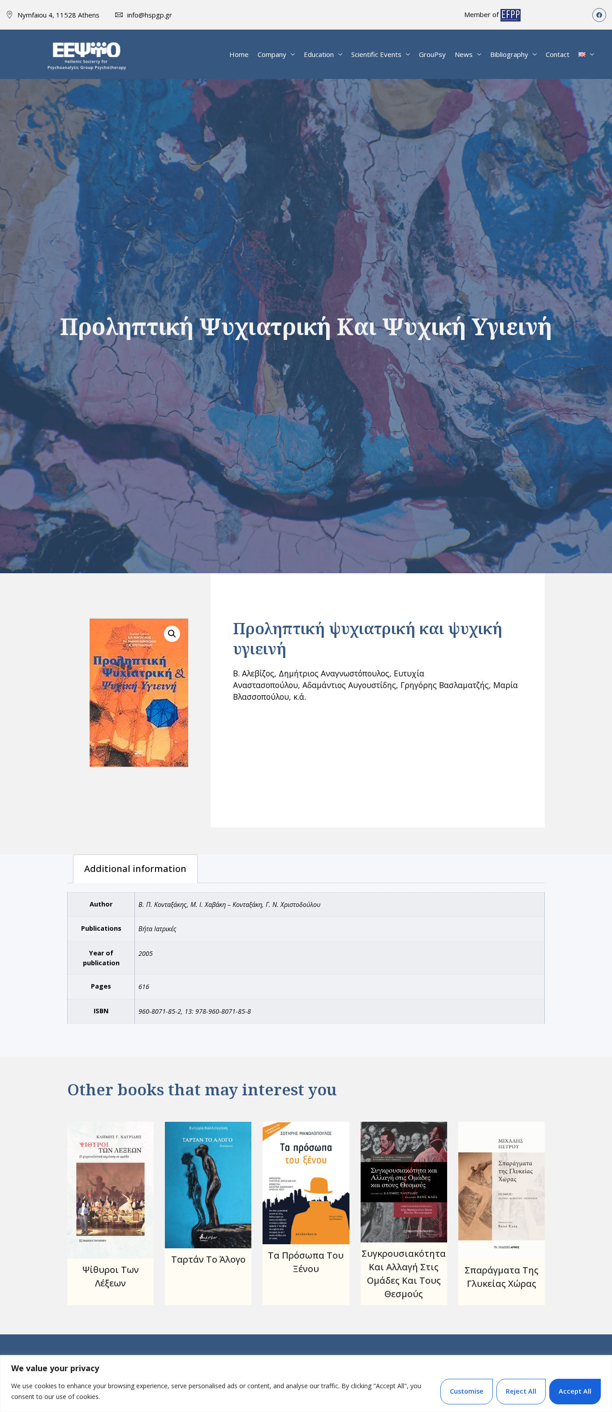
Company (272, 54)
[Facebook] (599, 15)
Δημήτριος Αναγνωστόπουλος (334, 673)
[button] (172, 634)
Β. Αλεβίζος (253, 673)
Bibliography (509, 54)
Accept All (575, 1391)
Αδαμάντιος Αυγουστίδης (349, 685)
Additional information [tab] (135, 869)
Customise (466, 1391)
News (464, 54)
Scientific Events (376, 54)
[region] (306, 1383)
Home (239, 54)
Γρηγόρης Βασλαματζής (445, 685)
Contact (557, 54)
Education (319, 54)
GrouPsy (432, 54)
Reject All (521, 1391)
